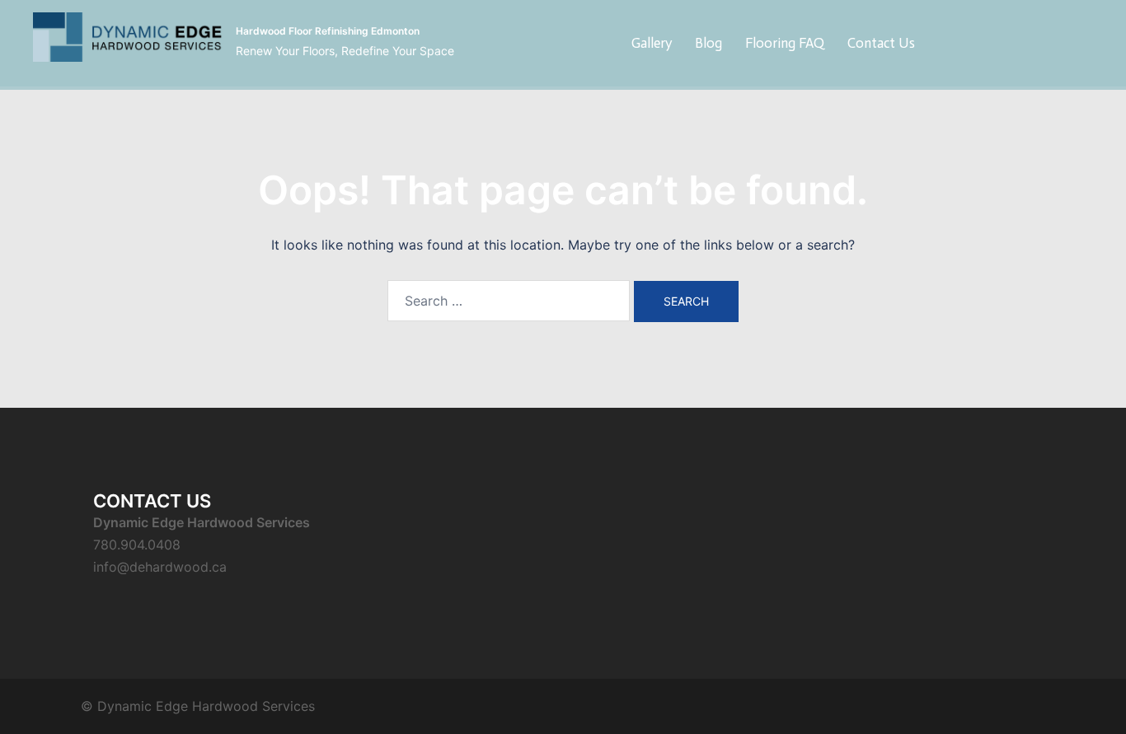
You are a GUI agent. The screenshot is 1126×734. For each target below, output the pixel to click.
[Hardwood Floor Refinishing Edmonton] (128, 43)
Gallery (651, 43)
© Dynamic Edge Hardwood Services (198, 706)
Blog (708, 43)
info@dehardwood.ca (160, 567)
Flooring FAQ (784, 43)
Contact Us (881, 43)
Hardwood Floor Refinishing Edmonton (328, 31)
